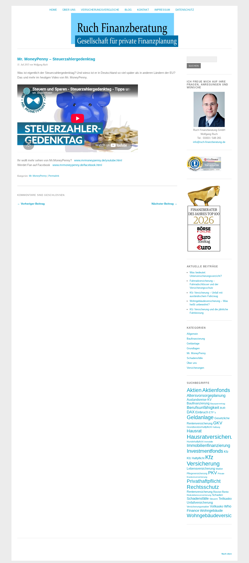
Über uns (68, 9)
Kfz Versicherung (203, 460)
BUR (222, 408)
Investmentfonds (205, 451)
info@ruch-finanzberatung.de (209, 142)
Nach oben (227, 554)
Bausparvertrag (217, 403)
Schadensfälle (195, 358)
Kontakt (143, 9)
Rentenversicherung (199, 491)
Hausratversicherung (213, 437)
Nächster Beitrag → (164, 203)
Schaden (217, 494)
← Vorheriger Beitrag (31, 203)
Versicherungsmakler (198, 506)
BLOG (128, 9)
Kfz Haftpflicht (195, 458)
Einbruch (201, 412)
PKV (212, 472)
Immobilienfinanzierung (208, 445)
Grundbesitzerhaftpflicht (199, 427)
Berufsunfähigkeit (203, 407)
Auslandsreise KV (199, 399)
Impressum (162, 9)
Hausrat (194, 430)
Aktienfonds (216, 390)
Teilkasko (225, 498)
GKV (217, 423)
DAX (191, 412)
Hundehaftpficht (195, 441)
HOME (53, 9)
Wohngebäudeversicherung (217, 515)
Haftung (216, 427)
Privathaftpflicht (204, 481)
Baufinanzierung (196, 338)
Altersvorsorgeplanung (206, 395)
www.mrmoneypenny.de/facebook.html (77, 165)
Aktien (194, 390)
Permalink (53, 176)
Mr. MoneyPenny (38, 176)
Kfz (226, 451)
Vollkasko (216, 506)
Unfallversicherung (200, 502)
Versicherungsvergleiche (100, 9)
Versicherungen (195, 367)
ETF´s (212, 412)
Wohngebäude (211, 510)
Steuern (214, 499)
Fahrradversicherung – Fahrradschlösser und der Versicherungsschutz (204, 284)
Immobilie (208, 441)
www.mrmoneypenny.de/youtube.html (98, 160)
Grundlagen (193, 348)
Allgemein (192, 333)
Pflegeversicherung (197, 473)
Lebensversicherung (201, 468)
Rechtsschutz (203, 487)
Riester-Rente (221, 491)
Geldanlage (193, 343)
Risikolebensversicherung (199, 495)
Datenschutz (184, 9)
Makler (219, 468)
